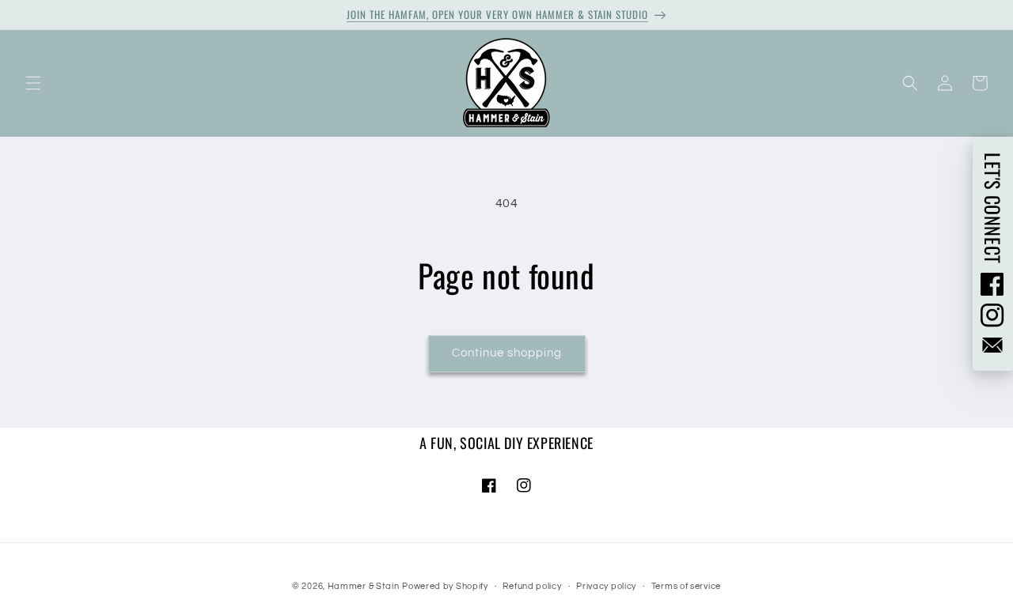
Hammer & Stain (364, 586)
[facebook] (993, 284)
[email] (993, 345)
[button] (33, 83)
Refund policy (532, 586)
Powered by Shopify (445, 586)
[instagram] (993, 315)
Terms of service (686, 586)
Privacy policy (606, 586)
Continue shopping (507, 353)
